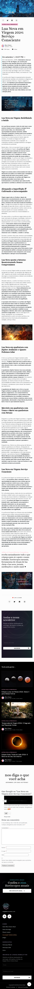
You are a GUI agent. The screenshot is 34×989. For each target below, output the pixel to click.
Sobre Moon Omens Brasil (9, 926)
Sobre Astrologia (7, 929)
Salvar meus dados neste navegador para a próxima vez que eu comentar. (16, 861)
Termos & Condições (10, 987)
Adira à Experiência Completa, (15, 552)
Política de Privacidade (23, 987)
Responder (7, 816)
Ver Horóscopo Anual (15, 891)
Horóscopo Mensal (7, 945)
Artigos (4, 937)
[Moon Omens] (17, 906)
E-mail (4, 851)
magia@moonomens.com (9, 911)
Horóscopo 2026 (7, 947)
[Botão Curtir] (6, 813)
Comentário (5, 828)
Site (3, 855)
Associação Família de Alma (10, 935)
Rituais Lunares (6, 932)
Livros (4, 950)
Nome (4, 847)
